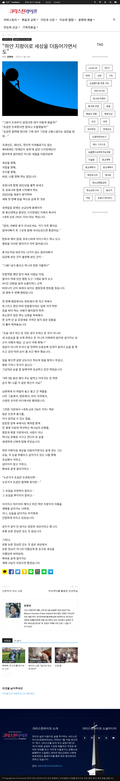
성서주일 (91, 129)
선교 (93, 121)
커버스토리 (10, 20)
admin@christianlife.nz (50, 765)
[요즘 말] (66, 655)
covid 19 (93, 67)
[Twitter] (110, 2)
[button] (114, 19)
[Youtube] (115, 2)
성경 (105, 121)
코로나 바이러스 (105, 197)
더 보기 (17, 640)
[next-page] (9, 675)
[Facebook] (94, 2)
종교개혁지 (108, 167)
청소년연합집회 (99, 182)
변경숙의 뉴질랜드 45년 (37, 662)
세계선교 (107, 129)
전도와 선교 (11, 27)
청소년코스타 (92, 190)
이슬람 (91, 159)
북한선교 (108, 113)
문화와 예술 (85, 20)
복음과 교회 (29, 20)
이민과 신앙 (48, 20)
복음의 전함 (91, 113)
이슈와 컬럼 (67, 20)
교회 (99, 75)
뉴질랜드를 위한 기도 (99, 83)
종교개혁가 (90, 167)
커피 (88, 197)
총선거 (109, 190)
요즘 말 (58, 665)
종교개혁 (106, 159)
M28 (88, 75)
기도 (111, 75)
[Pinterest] (100, 2)
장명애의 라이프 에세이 (22, 39)
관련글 (7, 640)
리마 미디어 (99, 90)
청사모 (108, 174)
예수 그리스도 (99, 144)
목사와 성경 (93, 106)
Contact (57, 2)
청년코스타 (92, 174)
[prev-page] (4, 675)
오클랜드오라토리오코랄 (99, 152)
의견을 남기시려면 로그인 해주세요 (18, 693)
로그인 (48, 2)
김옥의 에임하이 (9, 662)
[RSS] (105, 2)
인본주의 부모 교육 (12, 591)
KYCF (107, 67)
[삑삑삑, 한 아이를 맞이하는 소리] (13, 655)
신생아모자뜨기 (99, 136)
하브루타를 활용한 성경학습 (63, 591)
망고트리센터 (99, 98)
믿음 (108, 106)
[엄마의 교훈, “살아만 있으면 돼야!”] (39, 655)
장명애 (10, 56)
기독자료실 (29, 27)
